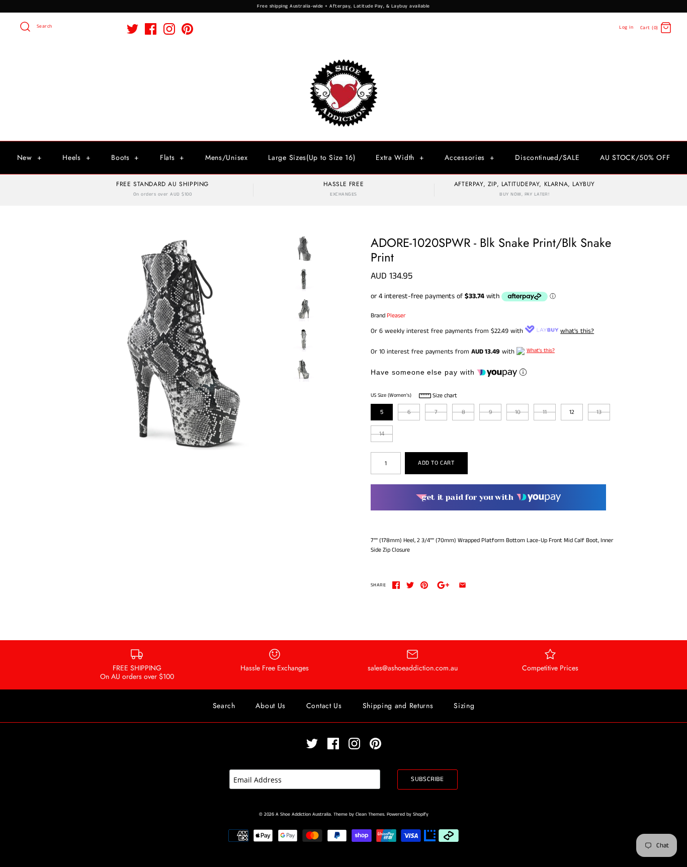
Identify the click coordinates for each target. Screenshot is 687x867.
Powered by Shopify (407, 814)
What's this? (541, 350)
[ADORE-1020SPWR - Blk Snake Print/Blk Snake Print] (179, 343)
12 (571, 412)
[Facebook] (150, 29)
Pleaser (396, 315)
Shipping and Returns (398, 706)
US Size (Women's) (391, 395)
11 (545, 412)
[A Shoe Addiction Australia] (343, 60)
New (29, 157)
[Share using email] (462, 585)
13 (599, 412)
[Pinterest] (187, 29)
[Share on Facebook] (396, 585)
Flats (172, 157)
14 (381, 433)
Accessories (469, 157)
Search (224, 706)
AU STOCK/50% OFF (635, 157)
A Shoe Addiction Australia (303, 814)
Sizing (464, 706)
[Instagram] (169, 29)
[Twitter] (132, 29)
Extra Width (400, 157)
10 (518, 412)
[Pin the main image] (424, 585)
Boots (125, 157)
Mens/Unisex (226, 157)
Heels (76, 157)
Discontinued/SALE (547, 157)
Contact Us (324, 706)
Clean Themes (370, 814)
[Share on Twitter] (410, 585)
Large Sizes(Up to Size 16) (311, 157)
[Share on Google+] (443, 585)
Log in (626, 27)
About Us (270, 706)
